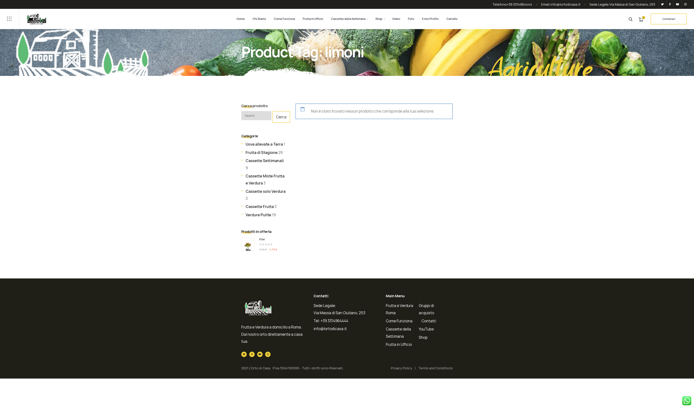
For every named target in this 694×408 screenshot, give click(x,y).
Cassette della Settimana (348, 19)
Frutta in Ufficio (313, 19)
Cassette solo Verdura (266, 191)
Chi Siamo (259, 19)
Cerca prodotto (254, 106)
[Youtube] (677, 4)
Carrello (451, 19)
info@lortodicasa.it (566, 4)
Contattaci (668, 19)
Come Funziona (284, 19)
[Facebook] (670, 4)
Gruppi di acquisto (426, 309)
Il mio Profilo (430, 19)
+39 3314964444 (519, 4)
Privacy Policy (401, 368)
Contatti (428, 320)
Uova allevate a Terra (264, 144)
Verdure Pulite (258, 214)
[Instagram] (685, 4)
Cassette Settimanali (265, 160)
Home (241, 19)
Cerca (281, 116)
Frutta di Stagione (262, 152)
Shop (378, 19)
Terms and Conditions (435, 368)
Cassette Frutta (260, 206)
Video (396, 19)
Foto (411, 19)
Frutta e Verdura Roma (399, 309)
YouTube (426, 329)
